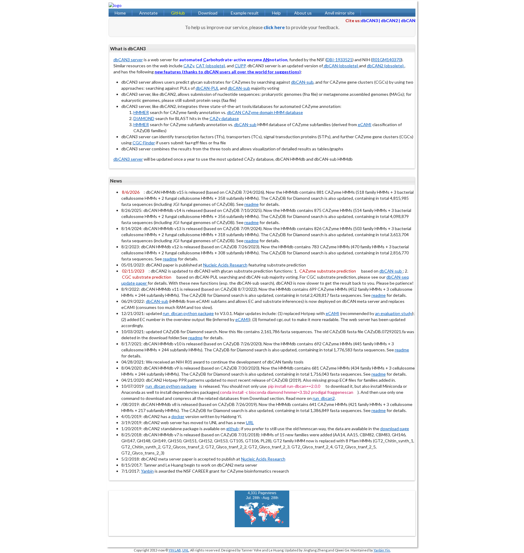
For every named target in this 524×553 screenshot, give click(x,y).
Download (207, 12)
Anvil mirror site (339, 12)
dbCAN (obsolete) (341, 65)
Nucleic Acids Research (225, 264)
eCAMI (364, 124)
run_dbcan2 (324, 398)
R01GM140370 (386, 59)
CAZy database (224, 118)
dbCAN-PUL (207, 88)
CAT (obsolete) (210, 65)
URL (250, 422)
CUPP (240, 65)
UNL (185, 550)
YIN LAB (175, 550)
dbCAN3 (369, 20)
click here (274, 27)
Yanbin (147, 471)
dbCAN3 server (128, 59)
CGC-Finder (144, 142)
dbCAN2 (389, 20)
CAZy (188, 65)
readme (251, 204)
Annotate (148, 12)
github (232, 428)
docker (177, 416)
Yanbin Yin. (382, 550)
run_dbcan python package (188, 313)
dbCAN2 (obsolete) (386, 65)
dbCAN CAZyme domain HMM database (265, 112)
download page (394, 428)
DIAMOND (143, 118)
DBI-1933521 (339, 59)
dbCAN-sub (302, 82)
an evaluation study (393, 313)
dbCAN (408, 20)
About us (303, 12)
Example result (245, 12)
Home (120, 12)
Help (276, 12)
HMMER (141, 112)
